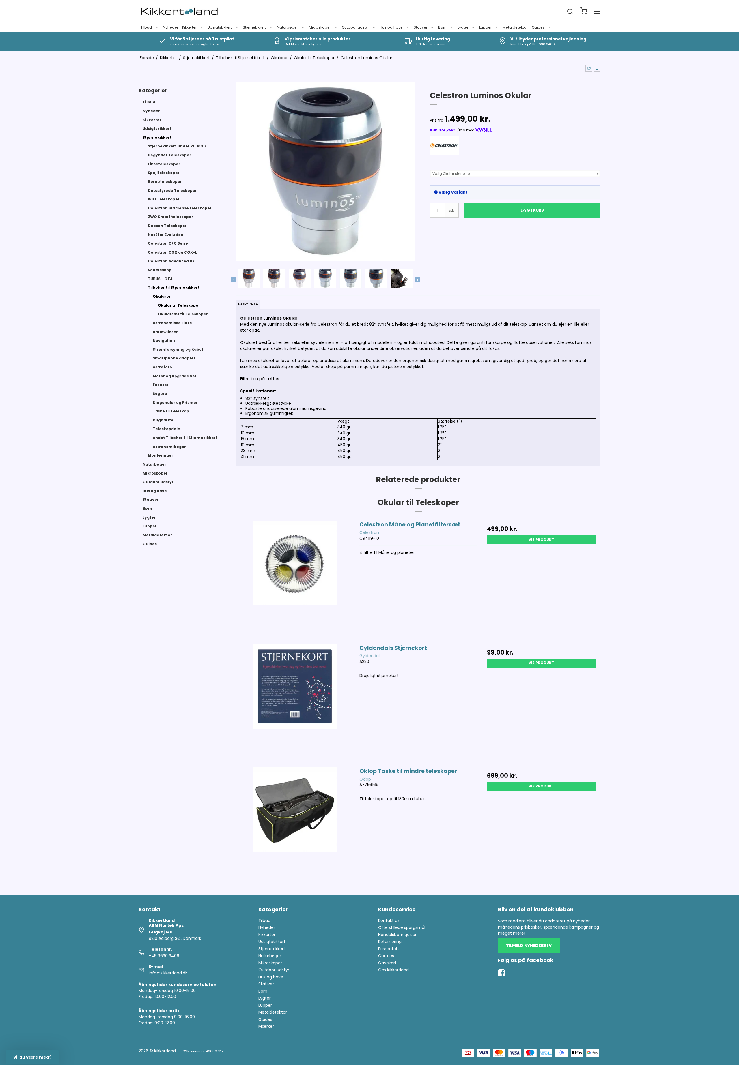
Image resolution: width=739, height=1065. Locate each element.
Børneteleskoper (165, 181)
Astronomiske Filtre (172, 322)
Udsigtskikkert (220, 27)
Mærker (266, 1026)
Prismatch (388, 949)
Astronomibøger (169, 446)
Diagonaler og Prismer (175, 402)
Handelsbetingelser (397, 934)
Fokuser (161, 384)
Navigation (164, 340)
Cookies (386, 956)
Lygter (463, 27)
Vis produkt (541, 539)
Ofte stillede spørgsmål (401, 927)
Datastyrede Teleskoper (172, 190)
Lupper (485, 27)
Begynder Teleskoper (169, 155)
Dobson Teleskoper (167, 225)
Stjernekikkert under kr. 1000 (177, 146)
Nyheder (170, 27)
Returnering (390, 941)
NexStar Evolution (165, 234)
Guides (538, 27)
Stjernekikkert (254, 27)
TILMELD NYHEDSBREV (529, 945)
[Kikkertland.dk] (179, 11)
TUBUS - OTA (160, 278)
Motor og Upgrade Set (175, 376)
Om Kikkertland (393, 970)
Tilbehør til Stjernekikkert (173, 287)
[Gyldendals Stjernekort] (295, 703)
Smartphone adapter (174, 358)
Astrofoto (162, 367)
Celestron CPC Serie (168, 243)
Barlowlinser (165, 331)
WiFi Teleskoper (164, 199)
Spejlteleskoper (164, 172)
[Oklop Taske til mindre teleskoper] (295, 826)
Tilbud (146, 27)
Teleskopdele (166, 428)
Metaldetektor (515, 27)
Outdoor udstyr (355, 27)
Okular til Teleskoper (179, 305)
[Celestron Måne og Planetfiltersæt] (295, 579)
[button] (588, 68)
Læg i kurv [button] (532, 210)
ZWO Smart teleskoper (170, 216)
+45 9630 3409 (164, 956)
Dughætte (163, 420)
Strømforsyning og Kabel (178, 349)
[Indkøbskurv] (583, 11)
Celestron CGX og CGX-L (172, 252)
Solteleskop (159, 269)
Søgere (160, 393)
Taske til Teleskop (171, 411)
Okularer (162, 296)
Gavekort (387, 963)
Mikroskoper (320, 27)
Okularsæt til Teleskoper (183, 314)
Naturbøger (287, 27)
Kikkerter (189, 27)
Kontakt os (389, 920)
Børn (442, 27)
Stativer (420, 27)
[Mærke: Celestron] (444, 150)
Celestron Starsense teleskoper (180, 208)
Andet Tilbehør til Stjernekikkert (185, 437)
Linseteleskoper (164, 164)
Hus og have (391, 27)
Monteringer (160, 455)
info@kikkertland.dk (168, 973)
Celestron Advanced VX (171, 261)
